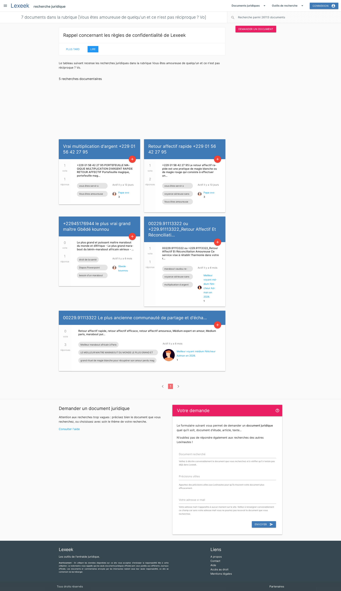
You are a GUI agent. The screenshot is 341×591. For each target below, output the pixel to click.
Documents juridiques (249, 6)
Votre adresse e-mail (192, 499)
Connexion (324, 6)
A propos (216, 556)
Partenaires (276, 586)
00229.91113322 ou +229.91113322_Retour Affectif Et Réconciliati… (182, 229)
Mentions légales (221, 573)
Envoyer (264, 524)
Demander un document (255, 29)
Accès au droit (219, 569)
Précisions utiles (189, 476)
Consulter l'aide (69, 429)
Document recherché (192, 454)
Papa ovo (123, 192)
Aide (213, 565)
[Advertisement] (255, 89)
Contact (215, 561)
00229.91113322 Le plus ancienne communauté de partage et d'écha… (135, 317)
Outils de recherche (288, 6)
